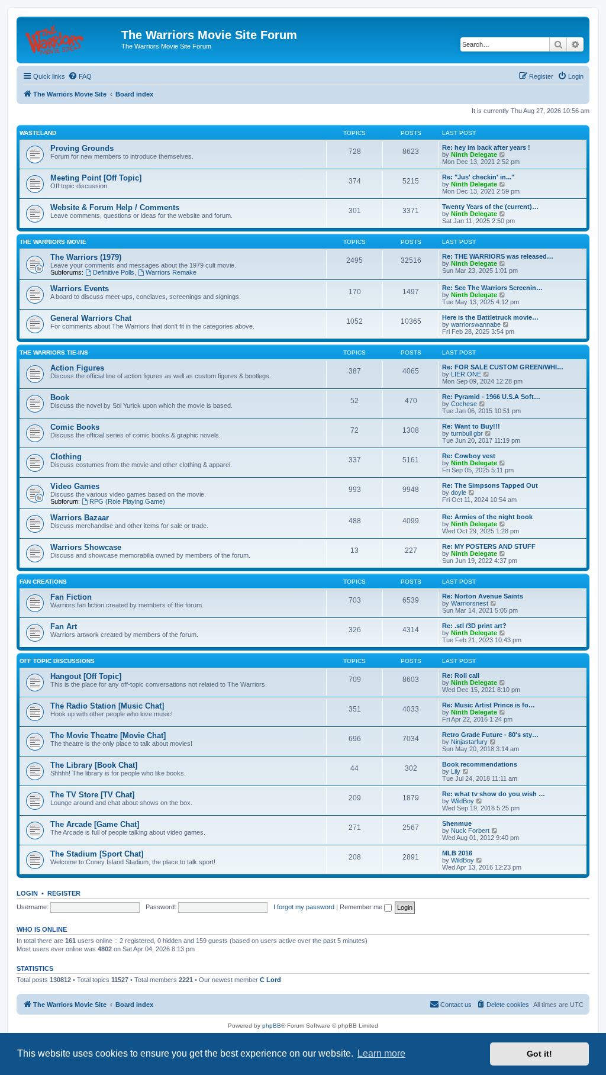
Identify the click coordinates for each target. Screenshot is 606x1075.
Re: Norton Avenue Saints (482, 596)
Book (59, 397)
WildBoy (462, 800)
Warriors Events (79, 288)
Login (27, 893)
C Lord (270, 979)
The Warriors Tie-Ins (54, 352)
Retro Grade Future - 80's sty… (490, 734)
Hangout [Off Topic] (85, 676)
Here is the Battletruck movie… (490, 317)
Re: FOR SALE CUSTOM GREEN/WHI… (502, 367)
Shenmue (457, 823)
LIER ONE (466, 374)
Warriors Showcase (85, 547)
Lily (455, 771)
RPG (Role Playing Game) (127, 501)
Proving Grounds (82, 148)
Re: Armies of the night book (487, 516)
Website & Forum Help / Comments (114, 207)
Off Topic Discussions (57, 661)
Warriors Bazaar (79, 517)
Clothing (66, 456)
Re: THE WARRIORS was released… (497, 256)
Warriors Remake (171, 272)
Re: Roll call (460, 675)
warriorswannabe (476, 324)
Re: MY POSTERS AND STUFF (489, 546)
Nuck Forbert (470, 830)
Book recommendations (479, 764)
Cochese (464, 403)
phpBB (271, 1025)
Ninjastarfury (469, 741)
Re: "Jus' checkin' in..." (478, 177)
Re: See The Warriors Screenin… (492, 287)
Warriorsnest (469, 603)
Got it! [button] (539, 1053)
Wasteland (38, 133)
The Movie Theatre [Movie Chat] (108, 735)
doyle (458, 492)
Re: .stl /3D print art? (474, 625)
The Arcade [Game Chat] (94, 824)
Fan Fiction (71, 597)
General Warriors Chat (90, 318)
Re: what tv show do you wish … (493, 793)
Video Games (74, 486)
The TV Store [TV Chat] (92, 794)
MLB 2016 (457, 853)
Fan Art (63, 626)
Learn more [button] (381, 1053)
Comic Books (74, 427)
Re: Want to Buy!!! (471, 426)
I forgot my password (303, 906)
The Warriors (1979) (85, 257)
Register (63, 893)
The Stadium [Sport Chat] (96, 853)
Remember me (362, 906)
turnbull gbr (467, 433)
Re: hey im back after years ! (486, 147)
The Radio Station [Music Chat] (107, 705)
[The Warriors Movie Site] (70, 38)
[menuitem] (80, 76)
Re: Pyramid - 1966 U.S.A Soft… (491, 396)
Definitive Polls (113, 272)
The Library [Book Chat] (93, 765)
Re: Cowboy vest (468, 455)
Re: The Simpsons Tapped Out (490, 485)
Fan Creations (43, 581)
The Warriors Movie (53, 242)
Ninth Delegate (474, 154)
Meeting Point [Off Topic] (95, 177)
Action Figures (77, 367)
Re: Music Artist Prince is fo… (488, 705)
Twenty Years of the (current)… (490, 206)
